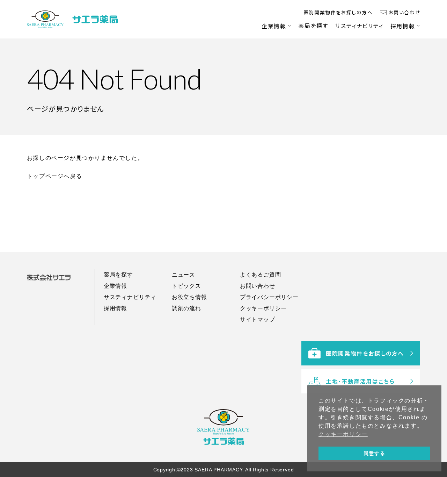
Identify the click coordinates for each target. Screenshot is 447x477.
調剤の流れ (186, 308)
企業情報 (274, 26)
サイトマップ (257, 319)
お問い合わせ (404, 12)
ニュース (183, 275)
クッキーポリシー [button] (343, 434)
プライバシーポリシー (269, 297)
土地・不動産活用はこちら (360, 381)
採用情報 (402, 26)
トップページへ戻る (54, 176)
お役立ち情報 (189, 297)
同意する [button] (374, 453)
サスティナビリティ (359, 25)
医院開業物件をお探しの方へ (338, 12)
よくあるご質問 (260, 275)
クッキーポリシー (263, 308)
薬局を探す (313, 25)
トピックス (186, 286)
